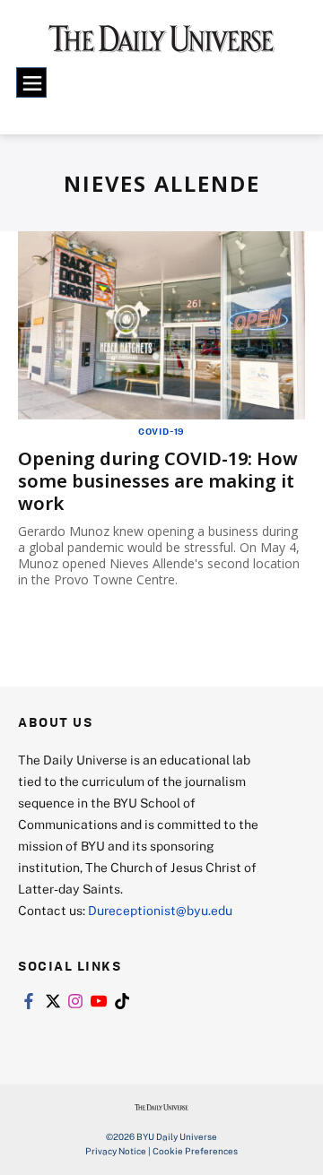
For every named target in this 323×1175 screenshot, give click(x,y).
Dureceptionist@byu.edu (160, 910)
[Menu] (31, 82)
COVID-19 (161, 431)
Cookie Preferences (195, 1150)
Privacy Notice (115, 1150)
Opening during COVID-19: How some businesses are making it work (158, 480)
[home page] (161, 45)
